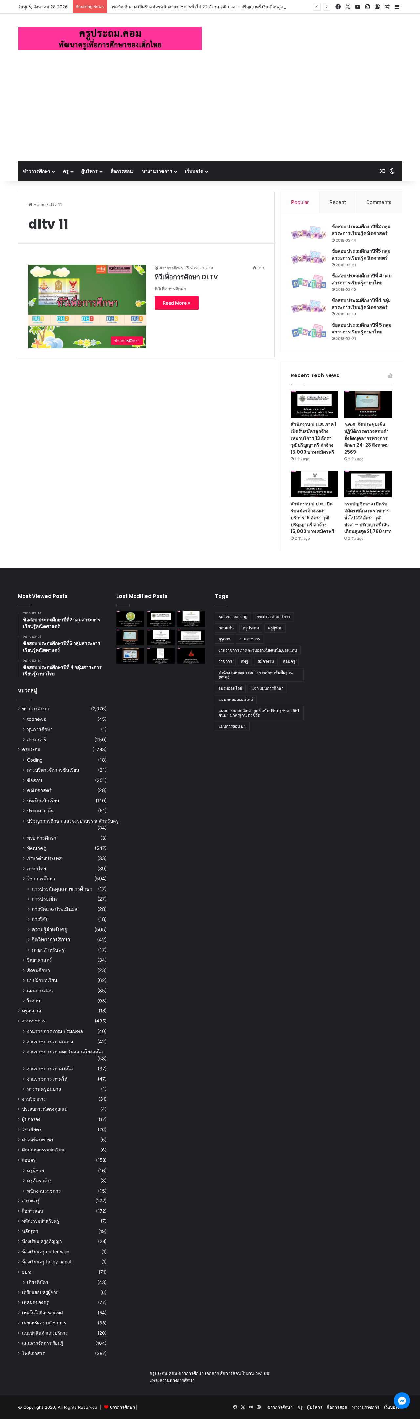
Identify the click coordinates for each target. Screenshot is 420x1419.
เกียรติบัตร (37, 1282)
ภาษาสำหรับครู (48, 950)
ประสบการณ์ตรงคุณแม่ (45, 1109)
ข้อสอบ (34, 780)
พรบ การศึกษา (41, 838)
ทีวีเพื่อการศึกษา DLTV (186, 277)
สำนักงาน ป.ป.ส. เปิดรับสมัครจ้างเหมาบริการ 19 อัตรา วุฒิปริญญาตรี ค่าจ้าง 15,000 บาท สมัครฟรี (312, 518)
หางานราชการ (157, 171)
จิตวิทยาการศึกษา (51, 939)
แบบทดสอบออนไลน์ (236, 699)
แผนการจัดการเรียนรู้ (42, 1343)
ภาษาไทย (36, 868)
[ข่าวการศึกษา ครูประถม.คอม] (110, 38)
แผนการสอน (40, 990)
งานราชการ (33, 1020)
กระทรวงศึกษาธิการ (273, 616)
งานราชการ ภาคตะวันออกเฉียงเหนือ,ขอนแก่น (258, 650)
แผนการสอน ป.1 (232, 726)
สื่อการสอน (122, 171)
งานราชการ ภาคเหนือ (50, 1068)
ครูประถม (31, 749)
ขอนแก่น (226, 627)
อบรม (27, 1272)
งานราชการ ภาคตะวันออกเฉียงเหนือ (65, 1051)
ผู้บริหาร (89, 171)
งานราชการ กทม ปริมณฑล (55, 1031)
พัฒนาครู (36, 848)
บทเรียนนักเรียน (43, 800)
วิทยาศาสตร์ (39, 960)
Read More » (176, 303)
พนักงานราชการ (44, 1190)
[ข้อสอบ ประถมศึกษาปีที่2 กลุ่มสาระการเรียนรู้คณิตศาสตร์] (309, 232)
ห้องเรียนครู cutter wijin (45, 1251)
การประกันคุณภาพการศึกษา (62, 889)
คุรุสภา (224, 638)
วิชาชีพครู (31, 1129)
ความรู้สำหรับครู (49, 929)
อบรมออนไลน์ (230, 688)
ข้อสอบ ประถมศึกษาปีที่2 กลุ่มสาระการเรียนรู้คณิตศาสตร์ (361, 230)
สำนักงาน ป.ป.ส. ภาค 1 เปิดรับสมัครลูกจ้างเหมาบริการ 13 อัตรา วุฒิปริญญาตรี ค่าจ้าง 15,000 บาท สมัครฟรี (313, 438)
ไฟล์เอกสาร (33, 1353)
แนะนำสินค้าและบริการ (45, 1333)
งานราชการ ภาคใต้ (47, 1079)
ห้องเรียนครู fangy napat (47, 1261)
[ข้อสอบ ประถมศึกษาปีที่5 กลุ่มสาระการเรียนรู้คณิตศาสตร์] (309, 257)
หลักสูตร (30, 1231)
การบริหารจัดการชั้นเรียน (53, 770)
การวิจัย (40, 919)
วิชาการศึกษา (41, 878)
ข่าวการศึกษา (36, 171)
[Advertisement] (210, 112)
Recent (337, 202)
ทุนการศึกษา (40, 729)
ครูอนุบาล (31, 1010)
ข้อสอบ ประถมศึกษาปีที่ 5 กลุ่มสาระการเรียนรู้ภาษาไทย (361, 328)
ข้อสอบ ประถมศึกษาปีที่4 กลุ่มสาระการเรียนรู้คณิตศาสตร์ (361, 304)
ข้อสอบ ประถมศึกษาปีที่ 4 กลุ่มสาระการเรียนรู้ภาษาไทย (362, 279)
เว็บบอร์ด (194, 171)
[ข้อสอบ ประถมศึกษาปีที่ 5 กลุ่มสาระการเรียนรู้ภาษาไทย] (309, 331)
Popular (300, 202)
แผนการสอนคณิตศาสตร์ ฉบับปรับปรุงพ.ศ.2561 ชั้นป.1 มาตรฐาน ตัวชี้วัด (259, 713)
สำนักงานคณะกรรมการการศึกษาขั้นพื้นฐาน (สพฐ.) (256, 674)
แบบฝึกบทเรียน (42, 980)
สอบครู (28, 1160)
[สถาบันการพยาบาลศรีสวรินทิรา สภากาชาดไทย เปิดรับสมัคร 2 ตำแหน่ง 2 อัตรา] (191, 619)
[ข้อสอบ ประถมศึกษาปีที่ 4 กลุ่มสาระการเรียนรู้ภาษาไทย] (309, 281)
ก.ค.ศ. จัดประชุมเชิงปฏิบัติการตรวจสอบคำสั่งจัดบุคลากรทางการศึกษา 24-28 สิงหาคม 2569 (366, 438)
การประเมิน (44, 899)
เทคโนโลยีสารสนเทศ (42, 1312)
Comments (378, 202)
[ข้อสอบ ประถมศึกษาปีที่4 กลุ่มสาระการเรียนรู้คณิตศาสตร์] (309, 306)
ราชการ (225, 661)
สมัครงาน (266, 661)
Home (39, 204)
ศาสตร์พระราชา (37, 1139)
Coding (35, 760)
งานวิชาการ (34, 1099)
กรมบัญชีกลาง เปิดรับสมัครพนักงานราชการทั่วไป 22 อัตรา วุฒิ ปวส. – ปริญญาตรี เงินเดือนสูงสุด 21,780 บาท (210, 6)
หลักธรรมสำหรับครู (40, 1221)
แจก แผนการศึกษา (267, 688)
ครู (66, 171)
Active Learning (233, 616)
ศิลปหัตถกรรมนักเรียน (43, 1149)
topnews (36, 719)
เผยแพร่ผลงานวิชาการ (44, 1322)
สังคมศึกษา (38, 970)
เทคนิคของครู (35, 1302)
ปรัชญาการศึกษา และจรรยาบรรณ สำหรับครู (73, 821)
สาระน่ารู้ (36, 739)
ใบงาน (33, 1000)
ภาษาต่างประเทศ (44, 858)
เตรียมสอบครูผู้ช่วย (40, 1292)
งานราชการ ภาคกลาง (50, 1041)
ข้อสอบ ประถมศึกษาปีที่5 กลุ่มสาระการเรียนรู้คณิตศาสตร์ (361, 254)
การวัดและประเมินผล (54, 909)
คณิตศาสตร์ (39, 790)
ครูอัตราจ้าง (39, 1180)
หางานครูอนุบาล (44, 1089)
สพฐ (244, 661)
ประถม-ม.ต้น (40, 810)
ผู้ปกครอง (31, 1119)
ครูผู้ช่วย (35, 1170)
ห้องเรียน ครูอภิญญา (42, 1241)
